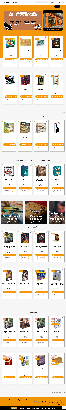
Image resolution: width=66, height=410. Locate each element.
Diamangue (57, 331)
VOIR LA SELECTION (12, 221)
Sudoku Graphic (10, 88)
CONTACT (14, 408)
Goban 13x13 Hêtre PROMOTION (25, 51)
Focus (41, 136)
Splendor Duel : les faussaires (41, 284)
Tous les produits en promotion (58, 392)
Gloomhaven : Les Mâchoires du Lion (41, 180)
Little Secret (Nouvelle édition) (56, 51)
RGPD (33, 408)
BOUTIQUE (53, 2)
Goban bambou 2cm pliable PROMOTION (57, 369)
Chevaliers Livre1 (57, 246)
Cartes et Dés (45, 6)
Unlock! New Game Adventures (25, 369)
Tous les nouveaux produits (59, 307)
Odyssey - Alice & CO (56, 88)
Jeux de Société (15, 6)
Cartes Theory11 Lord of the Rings (40, 89)
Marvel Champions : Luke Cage (8, 284)
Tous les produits (61, 112)
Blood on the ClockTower (41, 368)
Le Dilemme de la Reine (25, 331)
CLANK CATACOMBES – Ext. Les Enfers (25, 89)
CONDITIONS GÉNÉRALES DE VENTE (40, 408)
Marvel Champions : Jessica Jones (25, 284)
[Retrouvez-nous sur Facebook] (65, 2)
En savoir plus (10, 62)
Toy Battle (8, 136)
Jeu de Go (22, 6)
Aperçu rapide (6, 49)
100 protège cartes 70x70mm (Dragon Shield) (57, 284)
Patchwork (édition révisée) (25, 136)
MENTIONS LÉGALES (51, 408)
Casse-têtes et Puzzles (36, 6)
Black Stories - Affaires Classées (41, 247)
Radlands (57, 136)
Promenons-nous (40, 50)
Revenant (8, 368)
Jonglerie (51, 6)
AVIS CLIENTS (61, 404)
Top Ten (57, 179)
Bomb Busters (8, 179)
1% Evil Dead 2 (25, 246)
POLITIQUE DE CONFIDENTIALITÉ (25, 408)
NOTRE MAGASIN (60, 400)
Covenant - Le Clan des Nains (9, 247)
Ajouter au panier (11, 59)
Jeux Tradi (28, 6)
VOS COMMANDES (60, 402)
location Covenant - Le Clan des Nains (9, 332)
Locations (57, 6)
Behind (25, 179)
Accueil (8, 6)
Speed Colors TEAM (10, 50)
